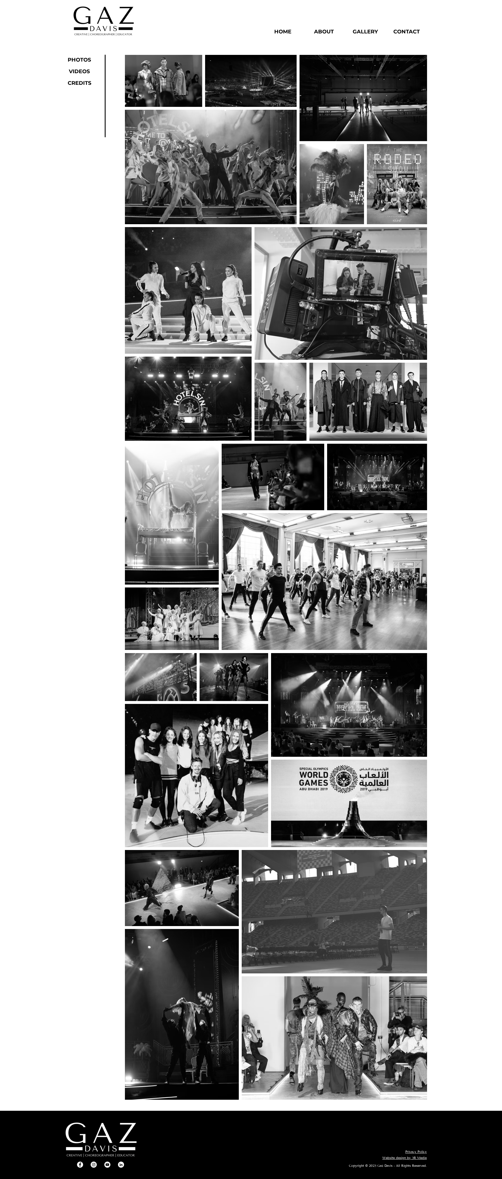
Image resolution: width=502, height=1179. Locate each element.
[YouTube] (107, 1165)
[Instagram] (94, 1165)
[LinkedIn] (121, 1165)
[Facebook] (80, 1165)
